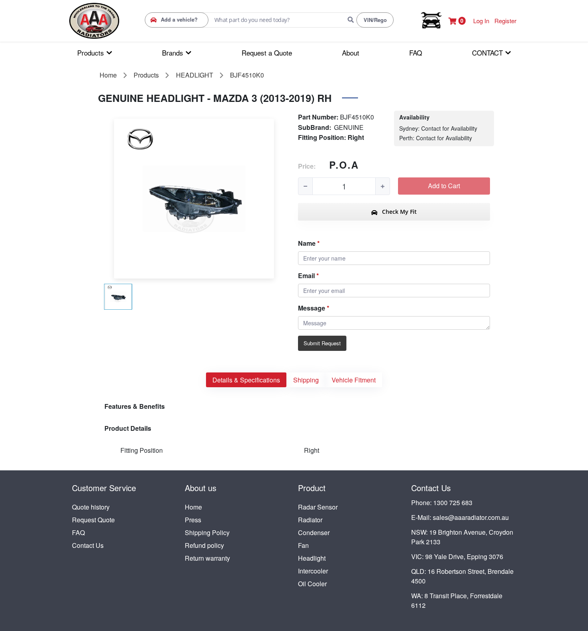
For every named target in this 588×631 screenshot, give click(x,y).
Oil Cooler (312, 583)
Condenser (314, 532)
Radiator (310, 519)
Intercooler (313, 570)
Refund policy (204, 545)
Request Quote (93, 519)
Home (193, 507)
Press (193, 519)
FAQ (78, 532)
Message (311, 308)
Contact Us (88, 545)
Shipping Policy (207, 532)
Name (307, 243)
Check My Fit (398, 211)
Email (306, 275)
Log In (481, 20)
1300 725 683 (452, 502)
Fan (303, 545)
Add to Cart (444, 185)
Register (505, 20)
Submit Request (322, 343)
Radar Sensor (318, 507)
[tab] (246, 379)
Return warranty (207, 558)
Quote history (91, 507)
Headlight (312, 558)
